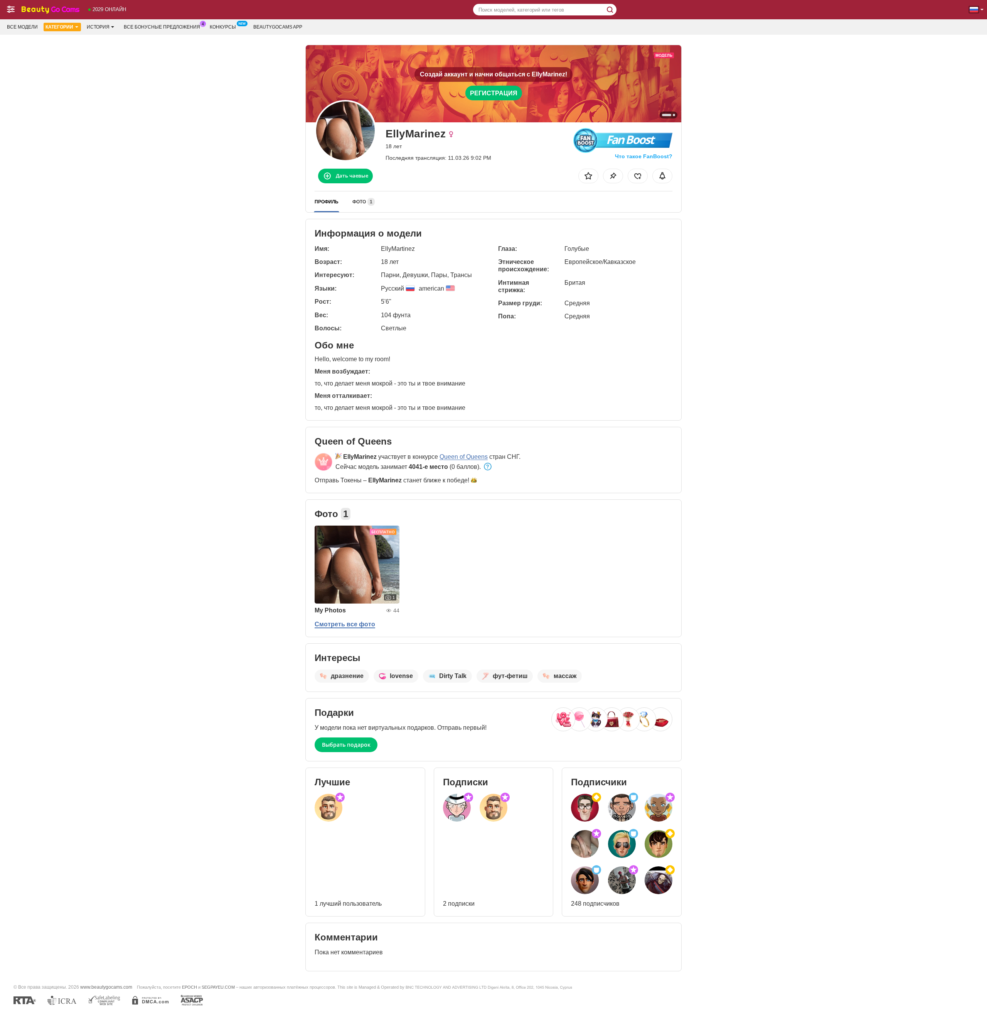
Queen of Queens (464, 456)
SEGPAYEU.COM (218, 987)
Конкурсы (223, 27)
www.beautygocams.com (106, 986)
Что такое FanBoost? (643, 156)
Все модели (22, 27)
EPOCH (189, 987)
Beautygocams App (277, 27)
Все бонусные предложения (162, 27)
